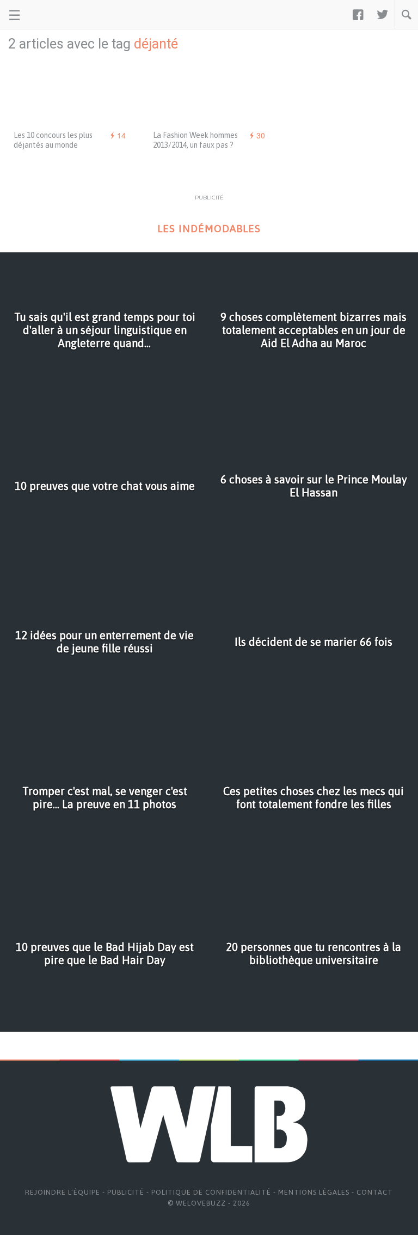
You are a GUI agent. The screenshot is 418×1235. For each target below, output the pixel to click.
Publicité (125, 1192)
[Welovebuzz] (50, 15)
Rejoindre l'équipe (62, 1192)
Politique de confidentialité (211, 1192)
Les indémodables (209, 228)
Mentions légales (313, 1192)
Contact (374, 1192)
